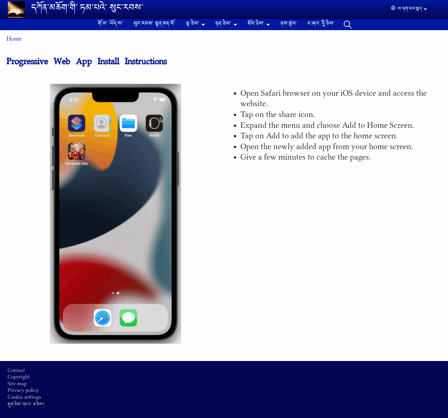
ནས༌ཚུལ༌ (288, 24)
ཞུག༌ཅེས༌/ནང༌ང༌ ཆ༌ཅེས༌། (26, 405)
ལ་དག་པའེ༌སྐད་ (410, 9)
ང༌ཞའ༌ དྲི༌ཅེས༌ (321, 24)
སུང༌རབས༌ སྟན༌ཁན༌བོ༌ (154, 24)
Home (14, 41)
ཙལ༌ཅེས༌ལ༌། (348, 24)
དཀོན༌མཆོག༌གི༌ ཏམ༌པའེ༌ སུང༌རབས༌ (87, 9)
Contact (16, 372)
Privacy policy (23, 392)
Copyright (19, 378)
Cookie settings (24, 398)
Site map (17, 385)
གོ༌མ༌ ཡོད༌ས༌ (110, 24)
